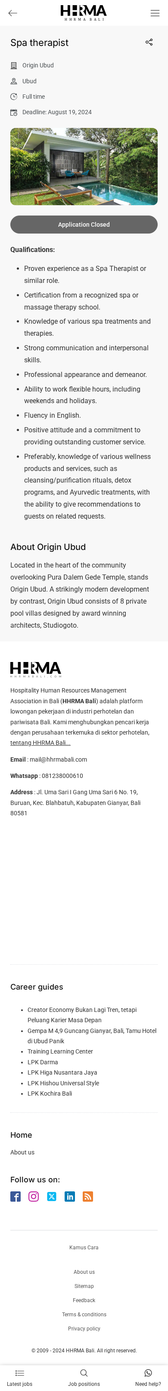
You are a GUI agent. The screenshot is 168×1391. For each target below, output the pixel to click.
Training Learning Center (60, 1051)
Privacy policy (84, 1329)
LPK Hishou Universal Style (63, 1083)
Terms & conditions (84, 1315)
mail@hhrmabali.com (58, 759)
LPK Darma (43, 1062)
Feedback (84, 1300)
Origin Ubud (38, 65)
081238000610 (62, 775)
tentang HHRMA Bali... (40, 742)
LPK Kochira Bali (50, 1093)
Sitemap (84, 1286)
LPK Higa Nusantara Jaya (62, 1072)
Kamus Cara (84, 1248)
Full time (33, 96)
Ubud (29, 81)
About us (22, 1152)
